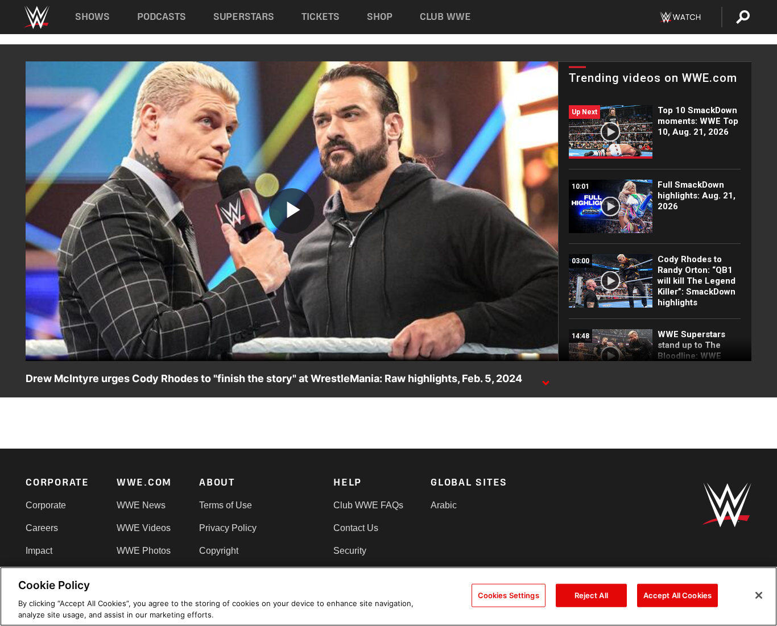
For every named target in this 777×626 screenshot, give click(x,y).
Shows (92, 16)
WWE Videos (144, 528)
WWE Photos (144, 550)
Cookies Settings (508, 595)
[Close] (758, 595)
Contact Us (355, 528)
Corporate (46, 505)
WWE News (141, 505)
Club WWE (445, 16)
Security (349, 550)
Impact (39, 550)
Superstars (244, 16)
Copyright (218, 550)
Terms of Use (225, 505)
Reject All (591, 595)
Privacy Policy (228, 528)
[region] (388, 596)
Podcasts (161, 16)
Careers (42, 528)
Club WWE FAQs (368, 505)
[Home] (36, 17)
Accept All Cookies (677, 595)
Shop (379, 16)
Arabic (444, 505)
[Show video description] (545, 379)
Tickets (320, 16)
